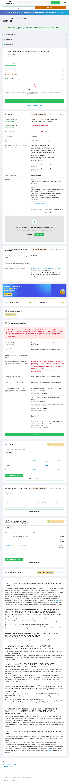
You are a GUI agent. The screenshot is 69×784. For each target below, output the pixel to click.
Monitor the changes (11, 34)
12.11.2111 (7, 552)
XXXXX (34, 461)
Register (39, 234)
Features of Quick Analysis (34, 105)
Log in (18, 8)
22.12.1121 (7, 536)
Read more (61, 165)
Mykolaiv (55, 600)
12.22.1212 (7, 546)
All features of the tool (34, 479)
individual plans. (60, 12)
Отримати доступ (11, 314)
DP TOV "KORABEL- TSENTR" (10, 764)
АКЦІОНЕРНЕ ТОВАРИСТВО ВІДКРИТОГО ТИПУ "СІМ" (46, 268)
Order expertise (9, 44)
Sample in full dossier (15, 475)
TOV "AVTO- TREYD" (8, 766)
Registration (51, 8)
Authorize (29, 234)
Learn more (8, 294)
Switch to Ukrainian (28, 28)
